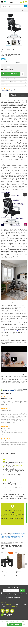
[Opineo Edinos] (7, 614)
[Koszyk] (26, 2)
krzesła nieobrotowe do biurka (8, 536)
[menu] (21, 2)
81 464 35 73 (7, 604)
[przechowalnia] (23, 2)
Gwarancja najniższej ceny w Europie (11, 82)
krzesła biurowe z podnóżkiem (13, 537)
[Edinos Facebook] (3, 611)
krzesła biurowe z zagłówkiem (17, 534)
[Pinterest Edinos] (12, 611)
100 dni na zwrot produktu (8, 79)
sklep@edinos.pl (11, 607)
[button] (14, 624)
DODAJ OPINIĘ (12, 90)
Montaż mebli (4, 85)
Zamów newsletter (14, 587)
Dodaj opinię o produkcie (8, 453)
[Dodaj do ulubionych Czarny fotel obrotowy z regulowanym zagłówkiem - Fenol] (22, 74)
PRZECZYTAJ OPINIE (5, 90)
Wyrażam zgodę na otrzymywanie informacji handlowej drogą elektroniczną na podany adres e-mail (15, 593)
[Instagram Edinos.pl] (7, 611)
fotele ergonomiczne (17, 533)
